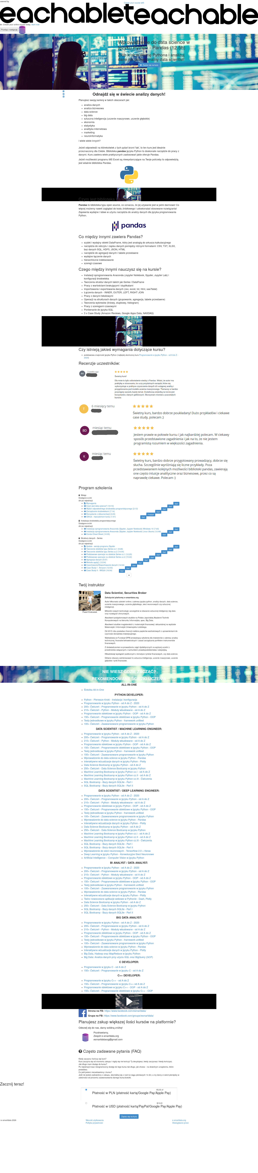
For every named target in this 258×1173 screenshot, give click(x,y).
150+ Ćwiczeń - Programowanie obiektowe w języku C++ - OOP (118, 990)
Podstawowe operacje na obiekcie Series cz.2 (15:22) (109, 557)
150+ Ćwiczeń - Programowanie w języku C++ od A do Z (114, 984)
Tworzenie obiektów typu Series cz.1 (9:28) (104, 548)
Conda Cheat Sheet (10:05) (98, 534)
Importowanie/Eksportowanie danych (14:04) (105, 565)
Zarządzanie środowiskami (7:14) (100, 511)
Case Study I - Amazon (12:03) (99, 567)
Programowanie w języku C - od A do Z (105, 967)
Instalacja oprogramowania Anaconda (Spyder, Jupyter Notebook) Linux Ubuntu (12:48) (123, 531)
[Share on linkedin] (63, 96)
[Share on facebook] (63, 91)
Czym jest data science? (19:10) (100, 506)
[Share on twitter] (63, 94)
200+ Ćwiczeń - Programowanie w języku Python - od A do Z (116, 706)
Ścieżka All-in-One (94, 689)
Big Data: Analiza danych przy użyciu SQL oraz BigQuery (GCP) (118, 957)
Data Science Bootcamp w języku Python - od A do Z (112, 765)
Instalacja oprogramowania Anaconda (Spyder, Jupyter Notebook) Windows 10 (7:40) (122, 528)
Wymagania (91, 503)
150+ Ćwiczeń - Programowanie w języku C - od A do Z (113, 970)
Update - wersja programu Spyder (100, 546)
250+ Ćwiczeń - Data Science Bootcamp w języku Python (115, 905)
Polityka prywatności (94, 1122)
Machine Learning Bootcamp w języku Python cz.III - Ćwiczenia (118, 778)
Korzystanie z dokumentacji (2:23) (100, 514)
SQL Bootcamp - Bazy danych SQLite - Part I (108, 782)
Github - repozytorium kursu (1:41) (101, 516)
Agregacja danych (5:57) (96, 559)
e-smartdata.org (179, 1120)
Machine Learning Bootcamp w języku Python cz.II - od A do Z (117, 775)
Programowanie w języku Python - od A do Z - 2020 (111, 703)
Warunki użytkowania (95, 1120)
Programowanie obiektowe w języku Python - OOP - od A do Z (117, 713)
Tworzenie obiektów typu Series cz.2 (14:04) (105, 551)
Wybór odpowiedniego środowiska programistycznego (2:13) (112, 508)
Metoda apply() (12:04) (96, 562)
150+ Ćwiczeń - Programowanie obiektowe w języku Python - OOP (120, 717)
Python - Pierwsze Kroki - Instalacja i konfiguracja (110, 699)
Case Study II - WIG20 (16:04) (99, 570)
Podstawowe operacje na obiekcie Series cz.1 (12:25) (109, 554)
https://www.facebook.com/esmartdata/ (125, 1010)
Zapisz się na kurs (129, 1116)
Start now (35, 24)
